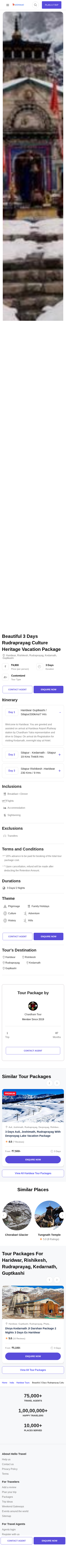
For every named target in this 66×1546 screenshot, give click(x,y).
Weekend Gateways (13, 1506)
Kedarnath (50, 655)
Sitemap (6, 1516)
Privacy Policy (9, 1469)
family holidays (40, 906)
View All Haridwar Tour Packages (33, 1173)
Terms (5, 1473)
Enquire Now (33, 1159)
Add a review (9, 1487)
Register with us (10, 1534)
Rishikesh (22, 655)
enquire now (49, 1541)
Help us (6, 1459)
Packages (7, 1497)
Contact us (8, 1464)
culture (12, 913)
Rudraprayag (36, 655)
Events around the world (15, 1511)
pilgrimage (14, 906)
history (12, 920)
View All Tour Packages (33, 1370)
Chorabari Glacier (16, 1234)
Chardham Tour (33, 1014)
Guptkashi (8, 658)
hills (30, 920)
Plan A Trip (51, 5)
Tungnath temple (49, 1234)
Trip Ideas (7, 1501)
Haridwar (11, 655)
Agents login (9, 1529)
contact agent (16, 1541)
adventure (34, 913)
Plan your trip (9, 1492)
